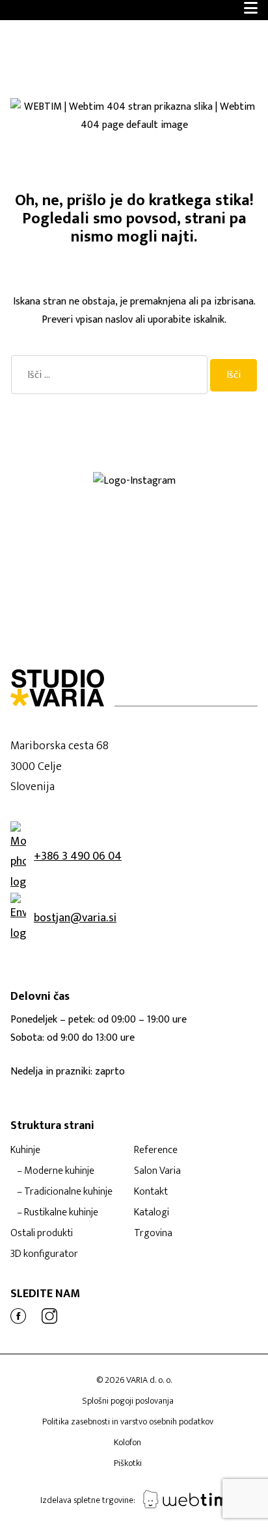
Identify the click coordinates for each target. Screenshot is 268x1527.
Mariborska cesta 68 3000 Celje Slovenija (59, 766)
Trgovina (153, 1233)
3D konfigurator (44, 1254)
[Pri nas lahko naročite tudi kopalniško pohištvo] (201, 568)
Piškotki (128, 1463)
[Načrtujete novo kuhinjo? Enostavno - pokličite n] (67, 526)
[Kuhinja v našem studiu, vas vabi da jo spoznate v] (67, 578)
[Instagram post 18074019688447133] (67, 516)
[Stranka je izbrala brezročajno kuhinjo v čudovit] (67, 547)
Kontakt (151, 1191)
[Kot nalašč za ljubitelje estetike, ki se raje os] (201, 506)
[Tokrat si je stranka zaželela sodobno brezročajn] (67, 568)
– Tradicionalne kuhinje (65, 1191)
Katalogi (151, 1212)
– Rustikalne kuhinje (57, 1212)
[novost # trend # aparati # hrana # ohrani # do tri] (67, 557)
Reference (156, 1150)
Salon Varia (157, 1171)
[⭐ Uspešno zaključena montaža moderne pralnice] (67, 495)
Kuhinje (25, 1150)
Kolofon (127, 1442)
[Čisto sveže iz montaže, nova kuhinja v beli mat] (67, 589)
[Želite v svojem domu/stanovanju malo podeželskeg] (201, 578)
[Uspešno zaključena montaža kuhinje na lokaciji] (201, 495)
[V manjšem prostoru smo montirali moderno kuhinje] (201, 537)
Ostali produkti (41, 1233)
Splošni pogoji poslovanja (128, 1400)
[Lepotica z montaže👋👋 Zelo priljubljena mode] (201, 557)
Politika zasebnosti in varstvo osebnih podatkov (127, 1421)
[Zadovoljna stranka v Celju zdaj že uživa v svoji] (67, 506)
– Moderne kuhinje (55, 1171)
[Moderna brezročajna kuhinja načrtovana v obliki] (67, 537)
